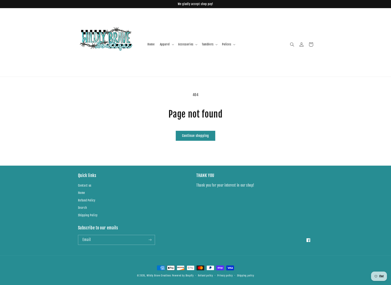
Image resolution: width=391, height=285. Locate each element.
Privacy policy (225, 275)
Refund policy (205, 275)
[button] (166, 44)
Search (82, 208)
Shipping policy (245, 275)
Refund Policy (87, 200)
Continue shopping (195, 136)
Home (81, 193)
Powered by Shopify (183, 275)
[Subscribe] (150, 240)
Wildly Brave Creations (159, 275)
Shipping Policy (88, 215)
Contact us (84, 185)
